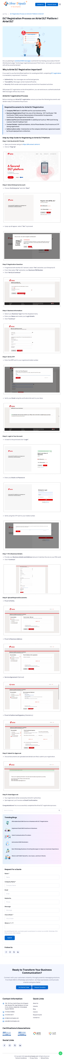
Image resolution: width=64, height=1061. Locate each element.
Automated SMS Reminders (20, 842)
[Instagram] (10, 952)
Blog (5, 14)
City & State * (9, 915)
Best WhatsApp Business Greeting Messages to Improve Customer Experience (35, 849)
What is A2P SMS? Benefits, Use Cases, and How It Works (29, 856)
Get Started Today (23, 987)
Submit (9, 938)
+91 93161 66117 (9, 1015)
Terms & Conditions (21, 1058)
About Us (35, 1003)
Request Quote (52, 4)
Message (8, 906)
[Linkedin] (17, 952)
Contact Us (40, 4)
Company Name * (10, 882)
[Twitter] (14, 952)
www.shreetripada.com (31, 1056)
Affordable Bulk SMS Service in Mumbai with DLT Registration (30, 821)
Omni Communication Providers (21, 835)
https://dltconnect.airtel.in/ (31, 144)
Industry (35, 1006)
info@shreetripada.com (12, 1018)
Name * (7, 873)
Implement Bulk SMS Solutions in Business (24, 828)
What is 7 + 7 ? (9, 923)
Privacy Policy (34, 1058)
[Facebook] (6, 952)
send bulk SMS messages (23, 61)
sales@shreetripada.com (12, 1021)
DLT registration (56, 73)
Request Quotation (40, 987)
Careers (35, 1012)
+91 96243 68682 (10, 1012)
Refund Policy (45, 1058)
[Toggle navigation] (60, 4)
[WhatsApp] (60, 1053)
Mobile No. (8, 898)
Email (6, 890)
